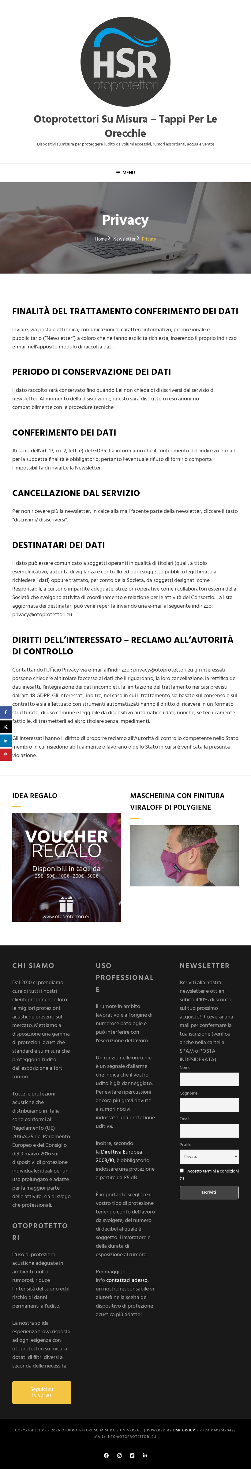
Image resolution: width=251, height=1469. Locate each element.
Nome (185, 1067)
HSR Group (184, 1430)
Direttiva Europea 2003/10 (119, 1156)
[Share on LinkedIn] (6, 740)
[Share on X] (6, 726)
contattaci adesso (127, 1280)
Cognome (188, 1093)
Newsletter (124, 239)
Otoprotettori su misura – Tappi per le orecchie (125, 127)
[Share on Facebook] (6, 712)
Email (184, 1119)
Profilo (186, 1144)
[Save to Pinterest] (6, 755)
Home (101, 239)
